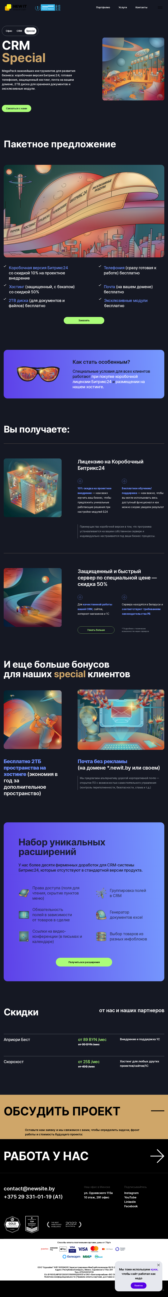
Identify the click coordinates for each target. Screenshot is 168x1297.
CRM (19, 30)
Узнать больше (96, 629)
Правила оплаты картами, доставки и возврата (100, 1277)
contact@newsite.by (29, 1188)
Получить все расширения (84, 962)
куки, (154, 1269)
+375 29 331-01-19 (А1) (33, 1196)
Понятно (138, 1285)
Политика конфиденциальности (60, 1277)
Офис (9, 30)
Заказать (83, 320)
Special (30, 30)
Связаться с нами (16, 108)
